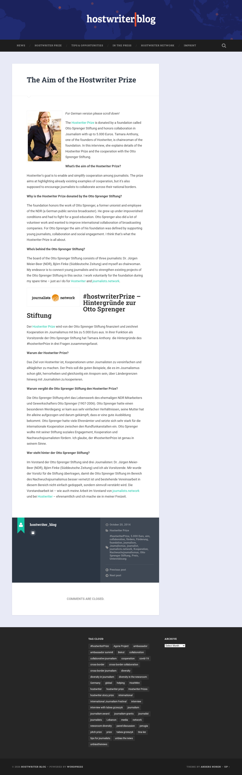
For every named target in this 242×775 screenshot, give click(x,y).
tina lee (142, 732)
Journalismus (118, 545)
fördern (130, 539)
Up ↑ (227, 766)
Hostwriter (78, 281)
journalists (96, 719)
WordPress (75, 766)
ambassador (140, 646)
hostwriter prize (115, 689)
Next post (115, 575)
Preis (135, 555)
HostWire (135, 682)
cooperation (128, 658)
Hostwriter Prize (48, 45)
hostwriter (96, 689)
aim (147, 536)
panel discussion (126, 725)
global (108, 682)
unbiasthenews (98, 744)
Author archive (33, 533)
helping (121, 682)
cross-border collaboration (123, 664)
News (21, 45)
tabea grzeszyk (125, 732)
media (124, 719)
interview (136, 701)
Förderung (142, 539)
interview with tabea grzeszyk (106, 707)
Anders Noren (211, 766)
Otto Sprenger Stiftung (127, 554)
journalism (129, 542)
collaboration (117, 539)
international (126, 695)
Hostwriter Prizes (137, 689)
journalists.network (105, 281)
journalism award (99, 713)
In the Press (122, 45)
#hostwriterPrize (119, 536)
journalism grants (124, 713)
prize (109, 732)
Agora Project (121, 646)
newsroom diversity (101, 725)
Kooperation (141, 549)
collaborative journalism (103, 658)
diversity (125, 670)
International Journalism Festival (108, 701)
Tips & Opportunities (87, 45)
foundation (116, 542)
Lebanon (111, 719)
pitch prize (96, 732)
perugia (144, 725)
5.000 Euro (137, 536)
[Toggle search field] (224, 46)
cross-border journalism (103, 670)
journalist (132, 545)
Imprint (190, 45)
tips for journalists (100, 738)
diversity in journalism (102, 676)
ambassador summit (101, 652)
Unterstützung (118, 558)
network (137, 719)
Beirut (121, 652)
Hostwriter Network (157, 45)
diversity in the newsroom (133, 676)
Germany (95, 682)
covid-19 (144, 658)
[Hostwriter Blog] (121, 19)
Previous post (118, 569)
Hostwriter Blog (33, 766)
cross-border (97, 664)
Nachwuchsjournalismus (124, 552)
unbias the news (124, 738)
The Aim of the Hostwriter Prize (81, 79)
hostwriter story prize (102, 695)
